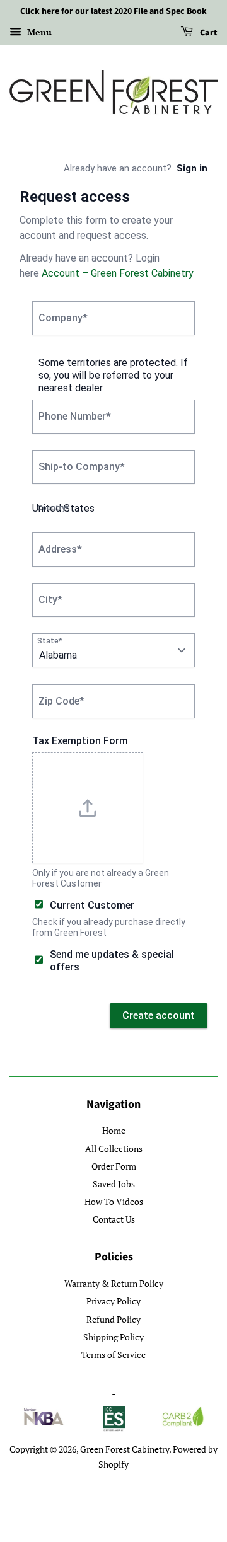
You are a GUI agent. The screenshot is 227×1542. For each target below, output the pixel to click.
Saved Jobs (114, 1184)
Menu (38, 32)
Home (113, 1130)
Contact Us (114, 1219)
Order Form (113, 1166)
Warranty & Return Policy (113, 1283)
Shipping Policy (113, 1337)
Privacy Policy (113, 1301)
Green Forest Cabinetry (124, 1449)
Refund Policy (113, 1319)
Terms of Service (113, 1355)
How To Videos (113, 1201)
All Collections (114, 1148)
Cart (208, 32)
